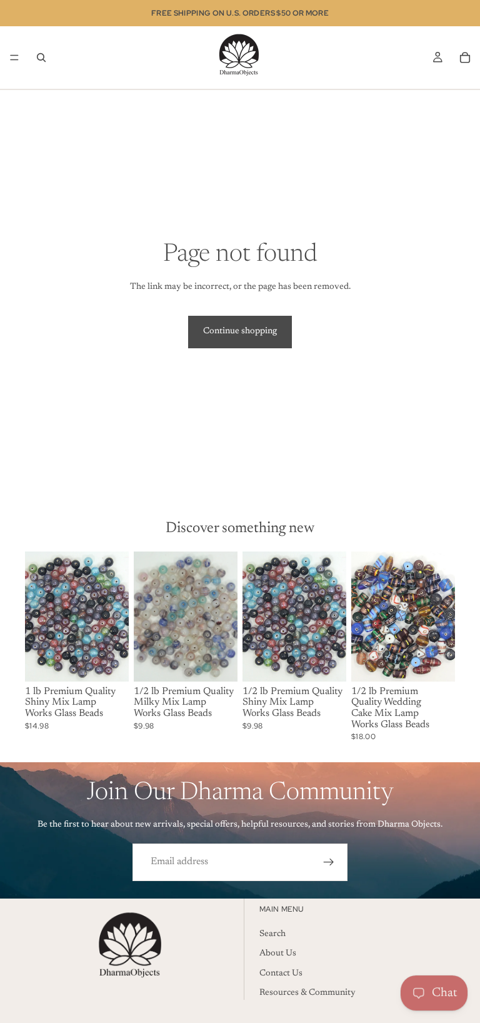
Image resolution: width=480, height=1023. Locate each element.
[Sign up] (329, 862)
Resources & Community (307, 993)
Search (272, 933)
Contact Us (280, 973)
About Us (277, 953)
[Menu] (14, 57)
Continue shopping (240, 331)
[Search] (41, 57)
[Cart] (465, 57)
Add (120, 661)
